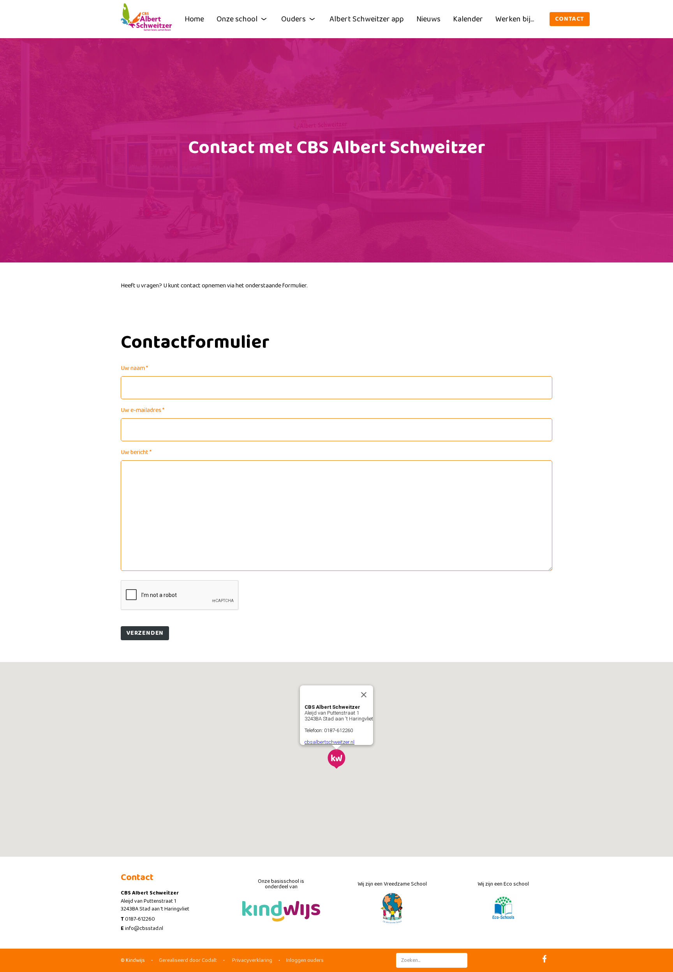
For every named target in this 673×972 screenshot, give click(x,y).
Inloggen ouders (305, 960)
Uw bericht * (136, 452)
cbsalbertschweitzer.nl (329, 742)
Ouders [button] (293, 19)
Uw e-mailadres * (142, 410)
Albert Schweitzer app (366, 19)
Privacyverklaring (251, 960)
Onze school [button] (237, 19)
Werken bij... (514, 19)
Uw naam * (134, 368)
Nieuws (428, 19)
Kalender (468, 19)
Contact (570, 19)
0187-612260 (140, 919)
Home (194, 19)
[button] (336, 759)
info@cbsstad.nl (144, 928)
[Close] (363, 694)
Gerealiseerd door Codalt (188, 960)
